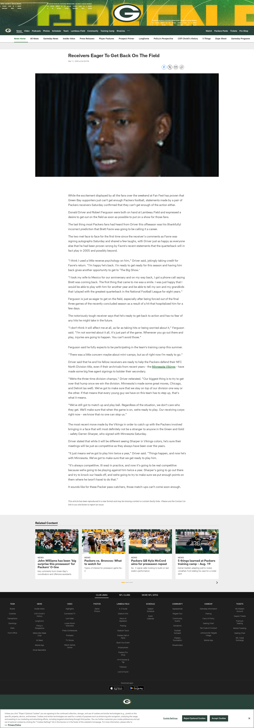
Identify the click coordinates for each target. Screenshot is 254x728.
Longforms (39, 621)
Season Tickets (240, 616)
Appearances (177, 609)
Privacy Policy (14, 725)
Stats (12, 628)
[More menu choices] (128, 30)
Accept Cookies (219, 718)
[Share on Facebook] (164, 68)
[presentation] (217, 583)
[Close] (249, 718)
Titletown (123, 667)
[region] (127, 718)
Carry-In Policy (208, 618)
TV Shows (70, 640)
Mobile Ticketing (239, 628)
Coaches (12, 614)
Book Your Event (123, 643)
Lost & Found (123, 672)
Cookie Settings (170, 718)
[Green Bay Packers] (127, 702)
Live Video (70, 618)
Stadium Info (123, 614)
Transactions (12, 618)
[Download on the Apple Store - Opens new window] (116, 688)
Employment (123, 647)
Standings (12, 623)
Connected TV (69, 614)
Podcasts (69, 635)
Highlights (70, 609)
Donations (177, 626)
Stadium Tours (123, 630)
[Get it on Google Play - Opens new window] (136, 689)
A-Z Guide (123, 609)
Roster (12, 609)
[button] (123, 582)
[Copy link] (181, 67)
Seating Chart (208, 623)
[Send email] (175, 68)
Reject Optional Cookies (195, 718)
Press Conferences (69, 630)
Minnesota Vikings (163, 366)
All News (39, 640)
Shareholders (177, 645)
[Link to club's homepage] (8, 30)
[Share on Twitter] (170, 68)
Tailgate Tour (177, 614)
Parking (123, 626)
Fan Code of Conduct (208, 628)
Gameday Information (208, 609)
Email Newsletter (39, 650)
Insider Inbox (39, 609)
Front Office (12, 633)
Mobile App (39, 645)
